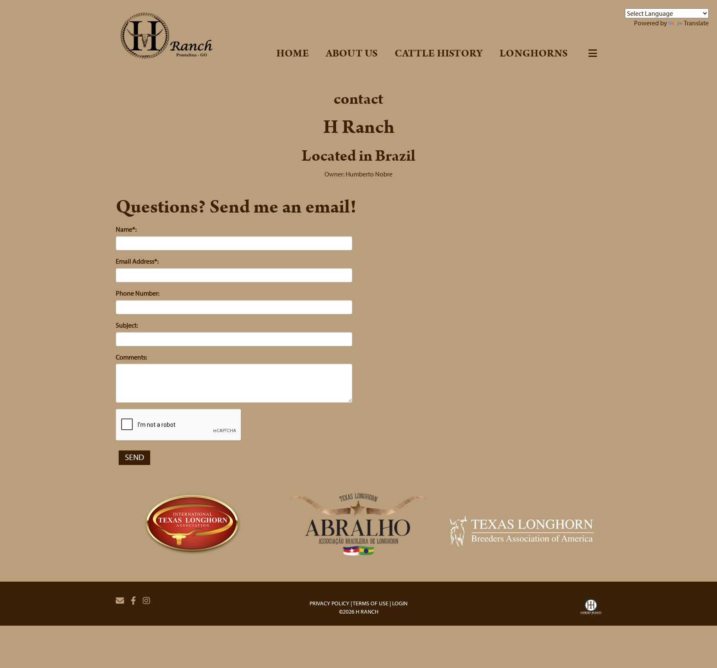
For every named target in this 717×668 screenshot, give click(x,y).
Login (399, 603)
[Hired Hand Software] (590, 608)
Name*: (126, 229)
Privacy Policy (329, 603)
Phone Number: (137, 293)
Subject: (127, 325)
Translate (696, 23)
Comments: (131, 357)
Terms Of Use (370, 603)
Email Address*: (137, 261)
